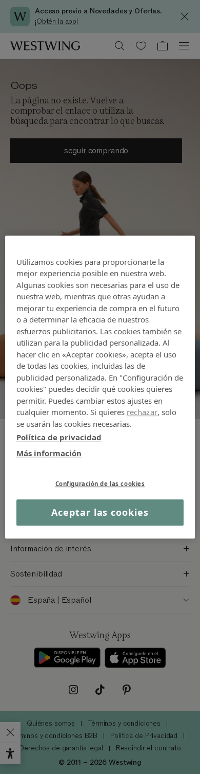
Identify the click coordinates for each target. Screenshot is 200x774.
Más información (49, 453)
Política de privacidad (59, 437)
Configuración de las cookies (100, 484)
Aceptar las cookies (99, 512)
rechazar (142, 412)
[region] (100, 387)
